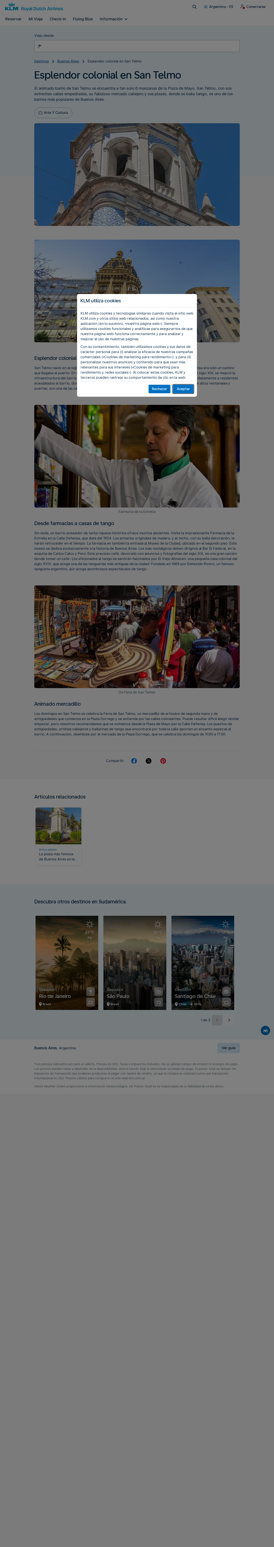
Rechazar (159, 389)
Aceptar (183, 389)
